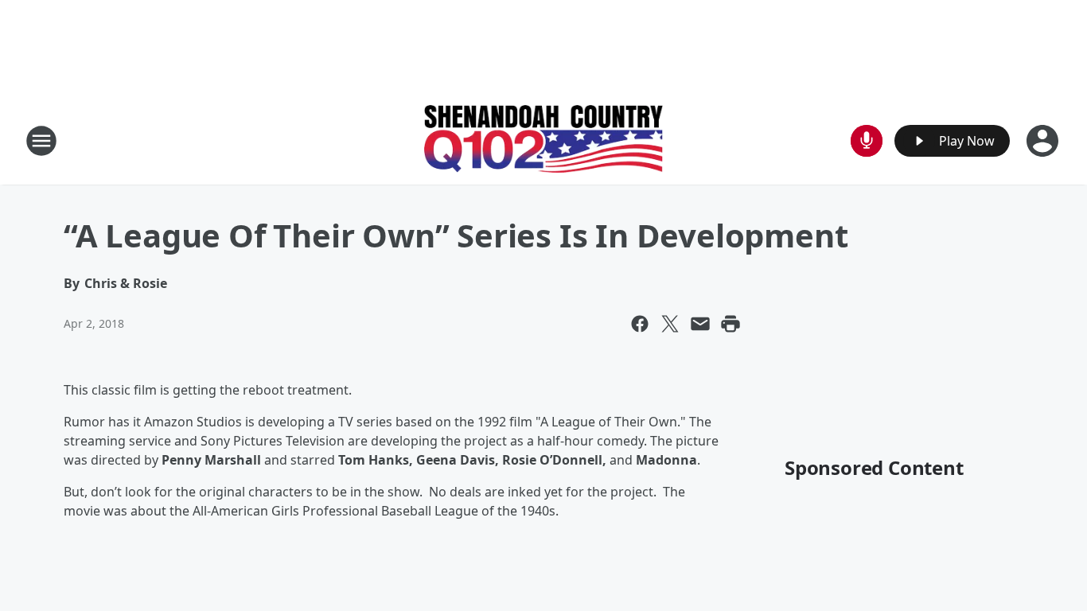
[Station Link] (543, 141)
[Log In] (1044, 141)
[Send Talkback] (866, 141)
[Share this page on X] (670, 324)
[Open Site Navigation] (41, 141)
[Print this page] (730, 324)
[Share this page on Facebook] (640, 324)
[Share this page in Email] (700, 324)
